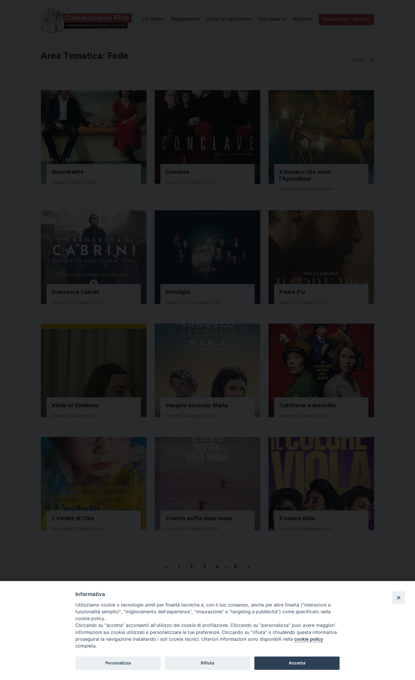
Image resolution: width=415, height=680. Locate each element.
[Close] (398, 597)
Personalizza (118, 663)
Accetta (297, 663)
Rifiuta (207, 663)
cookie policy (308, 639)
